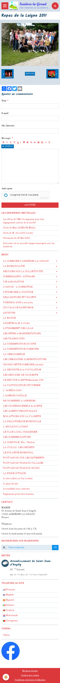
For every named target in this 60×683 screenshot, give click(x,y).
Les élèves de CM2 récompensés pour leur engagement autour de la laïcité (23, 221)
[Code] (46, 142)
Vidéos (6, 635)
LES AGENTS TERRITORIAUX (20, 411)
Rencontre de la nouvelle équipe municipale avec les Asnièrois (28, 245)
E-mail (4, 113)
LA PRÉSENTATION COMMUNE (21, 349)
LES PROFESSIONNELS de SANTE (22, 406)
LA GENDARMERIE (14, 354)
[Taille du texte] (14, 142)
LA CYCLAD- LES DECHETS (19, 447)
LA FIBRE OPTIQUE (14, 473)
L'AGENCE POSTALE (15, 396)
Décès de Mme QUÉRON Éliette (19, 228)
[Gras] (3, 142)
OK (55, 547)
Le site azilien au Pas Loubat (18, 478)
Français (10, 590)
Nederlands (11, 615)
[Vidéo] (42, 142)
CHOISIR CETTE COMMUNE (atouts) (23, 365)
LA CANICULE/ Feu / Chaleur (19, 442)
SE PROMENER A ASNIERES (19, 401)
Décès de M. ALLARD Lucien (18, 233)
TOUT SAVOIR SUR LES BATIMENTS (23, 458)
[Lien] (31, 142)
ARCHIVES (9, 313)
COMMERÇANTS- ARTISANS (19, 277)
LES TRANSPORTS (14, 339)
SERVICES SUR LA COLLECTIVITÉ (23, 271)
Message (6, 138)
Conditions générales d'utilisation (30, 680)
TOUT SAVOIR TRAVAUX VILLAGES (23, 463)
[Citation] (24, 142)
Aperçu (8, 146)
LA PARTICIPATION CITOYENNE (21, 385)
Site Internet (7, 126)
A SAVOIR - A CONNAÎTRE (17, 287)
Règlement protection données (18, 494)
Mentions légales (30, 671)
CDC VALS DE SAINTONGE (18, 308)
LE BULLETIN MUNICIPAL (18, 453)
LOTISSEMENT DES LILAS (18, 328)
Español (9, 600)
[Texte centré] (27, 142)
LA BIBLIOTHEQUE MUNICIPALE (22, 421)
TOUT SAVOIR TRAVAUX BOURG (21, 468)
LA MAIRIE (9, 318)
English (9, 595)
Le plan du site (10, 484)
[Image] (38, 142)
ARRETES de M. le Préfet (16, 323)
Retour (30, 74)
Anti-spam (6, 188)
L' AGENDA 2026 (12, 390)
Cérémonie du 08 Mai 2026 (16, 238)
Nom (3, 101)
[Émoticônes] (49, 142)
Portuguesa (11, 621)
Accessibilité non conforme (16, 489)
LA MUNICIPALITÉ (14, 266)
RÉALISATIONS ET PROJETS (19, 297)
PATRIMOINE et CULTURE (18, 292)
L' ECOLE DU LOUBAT (15, 427)
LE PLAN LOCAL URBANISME (20, 432)
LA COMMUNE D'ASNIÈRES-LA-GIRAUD (26, 261)
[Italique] (7, 142)
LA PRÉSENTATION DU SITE (19, 344)
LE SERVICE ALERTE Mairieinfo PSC (23, 380)
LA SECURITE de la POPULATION (22, 370)
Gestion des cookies (30, 675)
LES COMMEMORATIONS (17, 437)
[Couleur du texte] (19, 142)
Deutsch (9, 610)
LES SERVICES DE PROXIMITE (20, 375)
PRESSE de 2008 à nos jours (18, 302)
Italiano (9, 605)
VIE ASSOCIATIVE (13, 282)
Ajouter (30, 205)
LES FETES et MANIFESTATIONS (22, 334)
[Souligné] (11, 142)
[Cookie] (6, 677)
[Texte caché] (35, 142)
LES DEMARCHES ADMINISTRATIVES (24, 359)
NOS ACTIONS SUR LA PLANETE (22, 416)
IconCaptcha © (44, 198)
